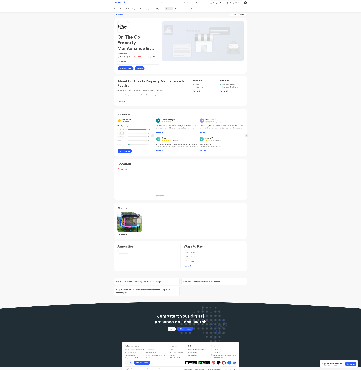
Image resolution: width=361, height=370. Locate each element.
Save (243, 15)
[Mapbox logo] (160, 196)
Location (185, 9)
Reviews (177, 9)
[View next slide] (246, 135)
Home (115, 9)
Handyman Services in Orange (128, 9)
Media (193, 9)
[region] (200, 180)
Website (123, 61)
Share (235, 15)
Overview (169, 9)
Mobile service (123, 252)
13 (149, 129)
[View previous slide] (152, 135)
